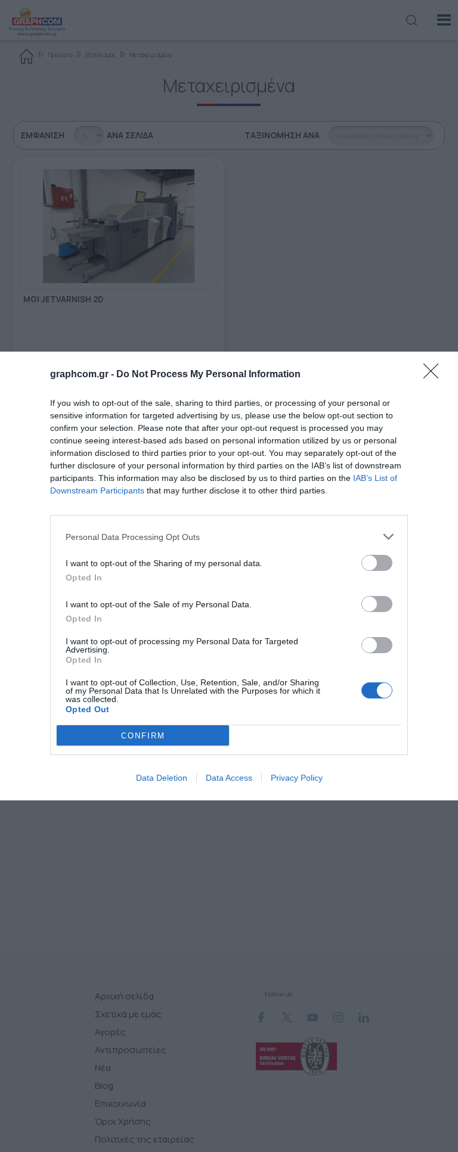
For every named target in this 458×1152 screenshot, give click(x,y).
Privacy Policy (297, 778)
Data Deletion (161, 778)
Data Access (229, 778)
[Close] (434, 375)
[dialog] (229, 576)
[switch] (376, 563)
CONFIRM (143, 735)
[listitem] (229, 536)
